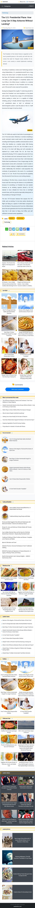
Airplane (11, 218)
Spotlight (5, 290)
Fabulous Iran (7, 565)
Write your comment (17, 389)
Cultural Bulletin (7, 502)
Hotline (5, 659)
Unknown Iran (7, 718)
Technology (5, 12)
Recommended (7, 433)
